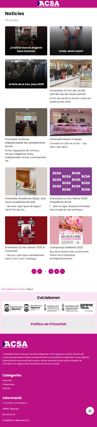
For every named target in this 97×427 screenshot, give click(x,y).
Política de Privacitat (48, 324)
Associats (7, 380)
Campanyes (9, 384)
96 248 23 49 (9, 414)
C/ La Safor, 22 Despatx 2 (15, 402)
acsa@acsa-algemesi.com (16, 420)
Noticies (6, 388)
